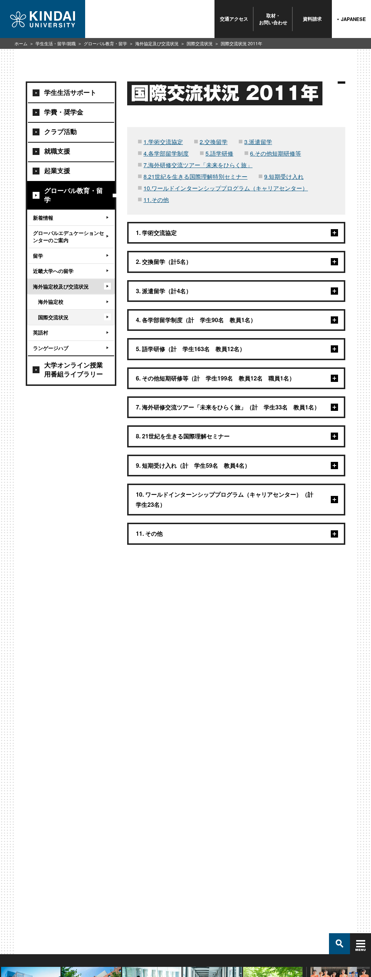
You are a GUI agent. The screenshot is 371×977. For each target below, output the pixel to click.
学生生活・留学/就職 (56, 43)
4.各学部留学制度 (166, 153)
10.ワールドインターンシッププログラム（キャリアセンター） (225, 188)
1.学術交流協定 (163, 142)
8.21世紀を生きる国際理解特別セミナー (195, 176)
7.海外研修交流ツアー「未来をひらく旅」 (198, 165)
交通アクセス (234, 18)
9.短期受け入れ (284, 176)
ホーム (21, 43)
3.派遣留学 (258, 142)
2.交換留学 (214, 142)
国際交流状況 (200, 43)
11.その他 (156, 199)
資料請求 (312, 18)
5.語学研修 (219, 153)
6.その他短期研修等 (275, 153)
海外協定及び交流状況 (157, 43)
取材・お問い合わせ (273, 18)
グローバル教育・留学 (105, 43)
